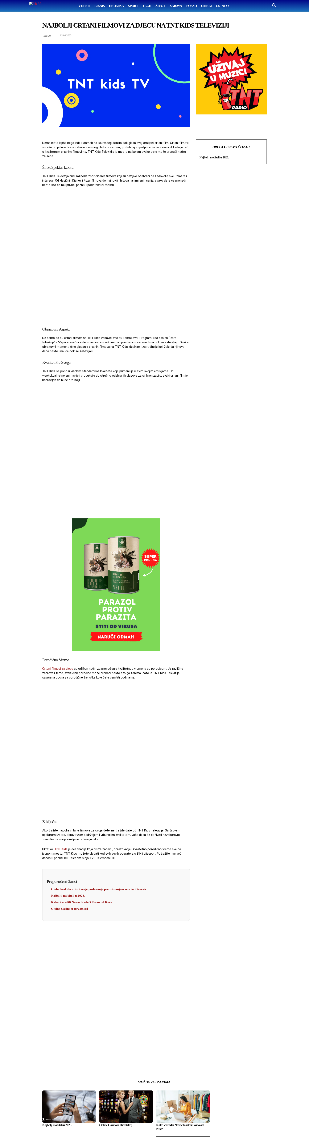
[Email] (243, 35)
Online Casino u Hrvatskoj (69, 908)
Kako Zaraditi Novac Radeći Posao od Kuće (81, 902)
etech (47, 35)
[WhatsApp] (233, 35)
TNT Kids (60, 849)
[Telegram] (253, 35)
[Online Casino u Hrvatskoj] (126, 1106)
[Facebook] (214, 35)
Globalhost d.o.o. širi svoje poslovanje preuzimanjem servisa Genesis (98, 889)
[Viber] (262, 35)
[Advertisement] (116, 256)
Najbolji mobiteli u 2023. (68, 895)
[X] (224, 35)
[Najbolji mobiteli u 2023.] (69, 1106)
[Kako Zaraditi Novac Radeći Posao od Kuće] (183, 1106)
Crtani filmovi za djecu (57, 669)
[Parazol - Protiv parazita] (116, 584)
